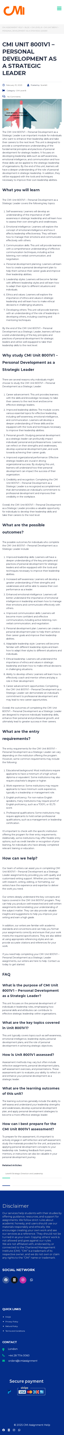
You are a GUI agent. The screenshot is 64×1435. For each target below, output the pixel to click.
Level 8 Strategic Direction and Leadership (24, 1173)
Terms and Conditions (15, 1331)
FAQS (8, 1317)
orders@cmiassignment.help (26, 1360)
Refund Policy (11, 1326)
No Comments (14, 96)
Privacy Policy (11, 1321)
